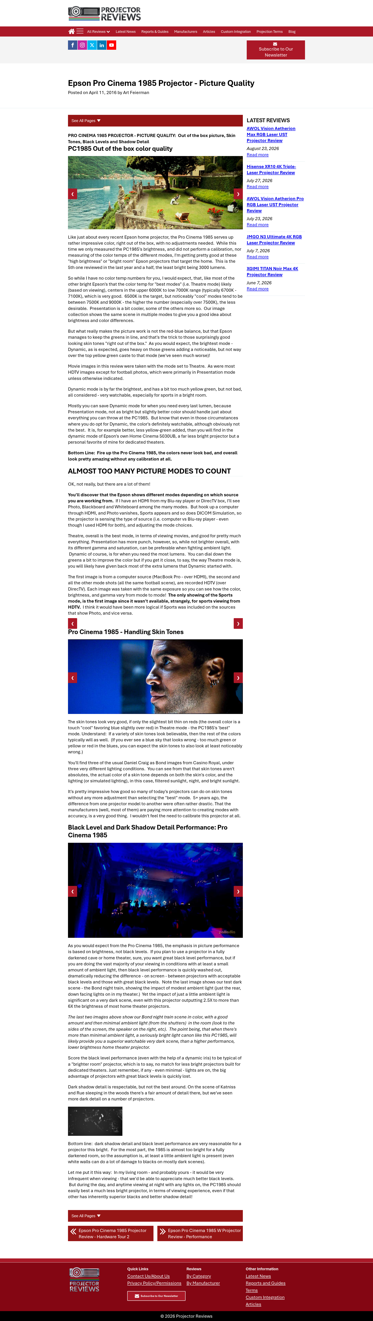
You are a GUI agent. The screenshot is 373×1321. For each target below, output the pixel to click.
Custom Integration (236, 31)
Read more (258, 155)
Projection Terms (270, 31)
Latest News (126, 31)
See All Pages (83, 121)
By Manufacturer (203, 1283)
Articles (209, 31)
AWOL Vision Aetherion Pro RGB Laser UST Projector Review (275, 204)
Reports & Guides (154, 31)
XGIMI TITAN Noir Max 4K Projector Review (272, 271)
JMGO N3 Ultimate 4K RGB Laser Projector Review (274, 240)
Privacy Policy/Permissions (154, 1283)
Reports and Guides (266, 1283)
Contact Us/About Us (148, 1276)
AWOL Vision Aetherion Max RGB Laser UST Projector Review (271, 134)
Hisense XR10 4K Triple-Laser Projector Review (271, 169)
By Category (198, 1276)
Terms (252, 1290)
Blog (291, 31)
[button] (276, 49)
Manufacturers (185, 31)
